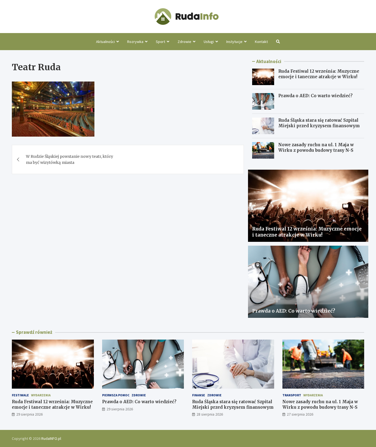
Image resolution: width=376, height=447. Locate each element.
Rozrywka (135, 41)
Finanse (198, 395)
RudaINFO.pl (51, 438)
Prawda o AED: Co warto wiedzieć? (315, 95)
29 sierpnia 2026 (29, 414)
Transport (291, 395)
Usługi (209, 41)
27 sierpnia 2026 (300, 414)
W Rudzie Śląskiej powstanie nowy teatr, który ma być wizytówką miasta (69, 159)
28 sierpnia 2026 (210, 414)
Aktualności (105, 41)
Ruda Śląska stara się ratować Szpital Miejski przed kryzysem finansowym (319, 123)
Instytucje (234, 41)
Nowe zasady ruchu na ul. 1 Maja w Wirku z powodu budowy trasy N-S (316, 147)
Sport (160, 41)
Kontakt (261, 41)
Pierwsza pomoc (115, 395)
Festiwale (20, 395)
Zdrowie (184, 41)
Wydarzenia (41, 395)
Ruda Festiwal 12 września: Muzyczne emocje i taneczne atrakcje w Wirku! (318, 74)
